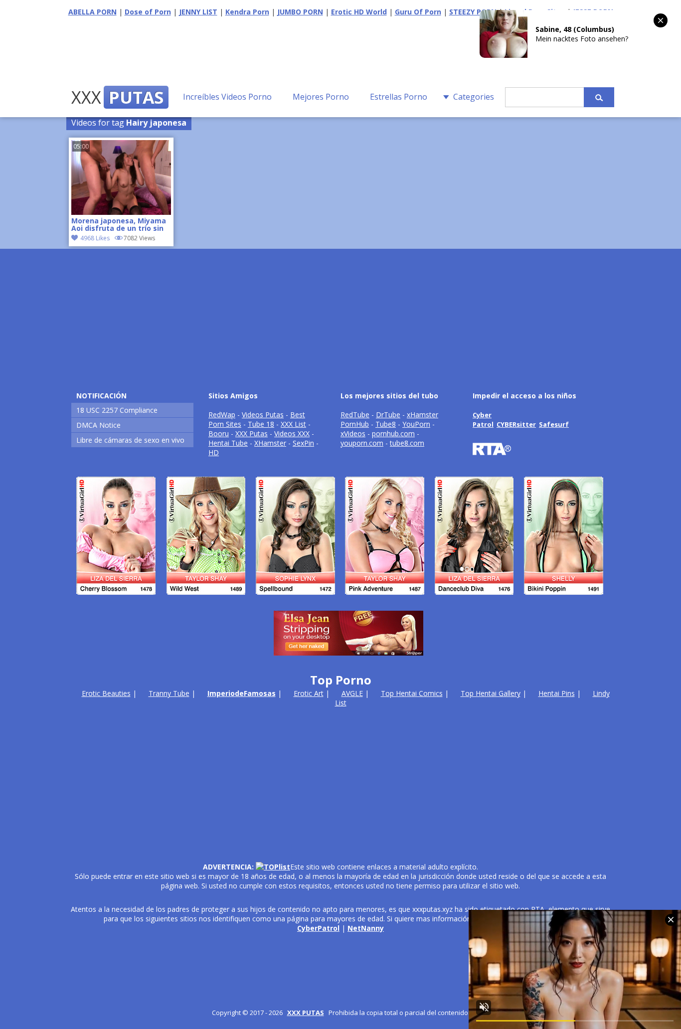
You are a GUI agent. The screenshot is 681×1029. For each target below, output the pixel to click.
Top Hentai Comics (412, 693)
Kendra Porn (247, 11)
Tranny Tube (169, 693)
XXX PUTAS (305, 1012)
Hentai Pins (556, 693)
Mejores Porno (321, 96)
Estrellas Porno (398, 96)
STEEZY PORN (473, 11)
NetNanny (365, 928)
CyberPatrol (318, 928)
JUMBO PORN (300, 11)
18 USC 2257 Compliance (117, 410)
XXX (117, 97)
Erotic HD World (359, 11)
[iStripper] (340, 599)
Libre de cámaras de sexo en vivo (130, 440)
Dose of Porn (148, 11)
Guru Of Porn (418, 11)
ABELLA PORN (92, 11)
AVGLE (352, 693)
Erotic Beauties (106, 693)
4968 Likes (95, 238)
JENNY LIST (198, 11)
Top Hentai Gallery (490, 693)
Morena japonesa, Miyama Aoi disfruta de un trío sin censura (118, 225)
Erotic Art (309, 693)
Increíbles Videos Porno (227, 96)
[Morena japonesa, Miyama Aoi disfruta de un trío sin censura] (121, 212)
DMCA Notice (98, 425)
